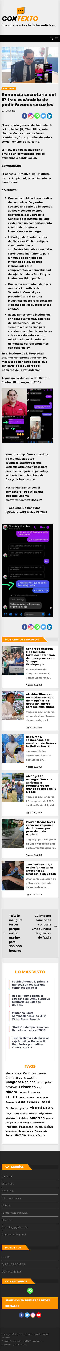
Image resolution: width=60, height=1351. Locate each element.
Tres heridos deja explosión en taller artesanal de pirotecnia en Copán (41, 869)
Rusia (39, 1126)
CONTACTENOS (12, 1271)
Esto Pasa (8, 1183)
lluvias (24, 1113)
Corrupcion (45, 1082)
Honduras (41, 1107)
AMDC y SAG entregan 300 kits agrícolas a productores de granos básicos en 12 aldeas (41, 784)
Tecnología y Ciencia (15, 1227)
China (10, 1077)
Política (12, 1127)
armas (17, 1073)
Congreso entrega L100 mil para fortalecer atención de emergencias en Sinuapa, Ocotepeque (40, 656)
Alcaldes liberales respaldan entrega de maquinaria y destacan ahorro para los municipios (40, 700)
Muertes (37, 1118)
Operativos (38, 1123)
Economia (34, 1092)
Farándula (33, 1102)
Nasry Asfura (12, 1123)
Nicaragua (25, 1123)
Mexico (33, 1113)
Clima (19, 1078)
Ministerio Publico (17, 1118)
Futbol (45, 1101)
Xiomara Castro (36, 1135)
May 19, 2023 (38, 512)
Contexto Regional (14, 1234)
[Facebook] (24, 116)
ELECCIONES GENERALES (34, 1097)
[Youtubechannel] (38, 1315)
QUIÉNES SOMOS (13, 1264)
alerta (9, 1073)
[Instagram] (31, 116)
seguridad (11, 1131)
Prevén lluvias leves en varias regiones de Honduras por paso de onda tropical (40, 828)
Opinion (7, 1219)
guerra (24, 1108)
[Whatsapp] (37, 116)
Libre (15, 1113)
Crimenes (27, 1087)
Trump (9, 1135)
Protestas (26, 1126)
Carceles (41, 1073)
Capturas (29, 1073)
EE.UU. (12, 1097)
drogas (22, 1092)
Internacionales (11, 1198)
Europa (20, 1101)
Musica (49, 1118)
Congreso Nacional (21, 1082)
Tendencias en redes (15, 1212)
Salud (48, 1127)
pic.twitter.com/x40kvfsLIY (23, 500)
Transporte (41, 1131)
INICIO (6, 1257)
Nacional (7, 1176)
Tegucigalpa (26, 1131)
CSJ (39, 1087)
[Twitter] (43, 116)
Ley (8, 1113)
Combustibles (30, 1078)
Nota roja (8, 1190)
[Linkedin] (49, 116)
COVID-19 (11, 1087)
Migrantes (45, 1113)
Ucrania (20, 1135)
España (10, 1102)
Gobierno (12, 1108)
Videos (6, 1205)
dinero (11, 1092)
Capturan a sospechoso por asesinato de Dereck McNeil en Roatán (41, 741)
